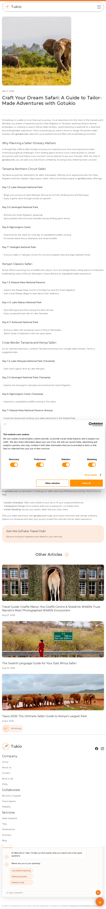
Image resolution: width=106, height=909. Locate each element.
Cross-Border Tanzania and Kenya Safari (29, 342)
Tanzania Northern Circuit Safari (24, 169)
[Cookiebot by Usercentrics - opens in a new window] (91, 424)
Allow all (86, 483)
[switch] (40, 464)
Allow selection (52, 483)
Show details (91, 475)
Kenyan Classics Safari (17, 264)
